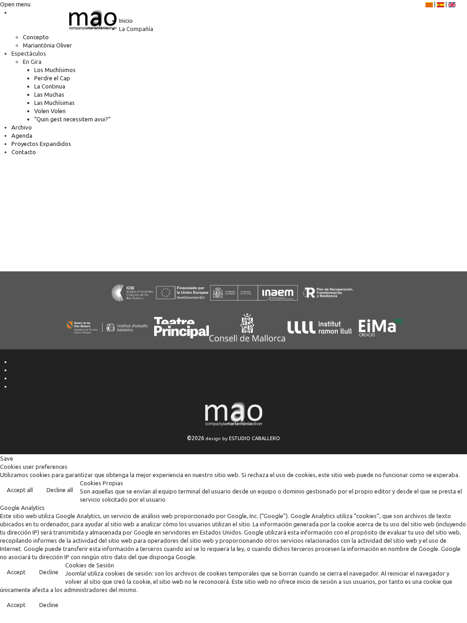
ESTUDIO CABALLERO (254, 438)
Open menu (15, 4)
